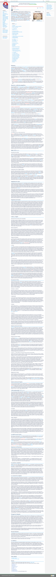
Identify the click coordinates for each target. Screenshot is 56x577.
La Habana (31, 562)
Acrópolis (21, 436)
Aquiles (14, 253)
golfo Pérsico (17, 508)
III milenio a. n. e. (16, 124)
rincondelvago (13, 568)
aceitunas (32, 100)
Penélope (12, 275)
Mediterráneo (14, 15)
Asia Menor (20, 14)
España (12, 311)
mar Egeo (16, 16)
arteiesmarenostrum (14, 566)
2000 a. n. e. (39, 113)
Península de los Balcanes (21, 86)
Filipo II (29, 464)
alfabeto (27, 154)
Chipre (24, 113)
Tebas (22, 18)
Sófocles (37, 439)
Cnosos (13, 133)
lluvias (39, 172)
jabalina (21, 397)
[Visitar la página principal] (5, 5)
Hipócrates (12, 441)
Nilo (25, 67)
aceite (42, 100)
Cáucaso (16, 311)
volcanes (17, 98)
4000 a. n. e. (21, 69)
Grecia (12, 88)
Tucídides (35, 378)
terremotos (12, 98)
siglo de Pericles (23, 438)
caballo (23, 164)
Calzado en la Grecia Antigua (15, 558)
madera (39, 171)
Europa (28, 86)
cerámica (34, 135)
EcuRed (5, 1)
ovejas (37, 175)
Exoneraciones (13, 575)
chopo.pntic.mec (14, 569)
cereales (19, 100)
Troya (24, 122)
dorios (36, 153)
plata (12, 94)
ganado (14, 100)
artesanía (19, 177)
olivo (26, 100)
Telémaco (21, 274)
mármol (23, 94)
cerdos (26, 176)
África (11, 15)
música (12, 396)
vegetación (30, 99)
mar (16, 92)
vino (25, 100)
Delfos (31, 444)
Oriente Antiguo (27, 103)
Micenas (27, 138)
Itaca (32, 270)
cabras (40, 175)
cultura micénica (20, 80)
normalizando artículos (33, 3)
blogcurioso (13, 565)
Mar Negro (27, 14)
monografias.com (14, 567)
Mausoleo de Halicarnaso (15, 13)
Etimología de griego (14, 571)
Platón (28, 369)
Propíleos (18, 444)
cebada (26, 173)
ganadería (29, 155)
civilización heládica (15, 80)
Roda (22, 113)
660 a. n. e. (30, 341)
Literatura (21, 242)
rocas (18, 87)
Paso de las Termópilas (29, 92)
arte (22, 392)
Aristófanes (32, 378)
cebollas (36, 174)
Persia (29, 500)
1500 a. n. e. (34, 82)
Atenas (16, 18)
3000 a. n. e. (24, 70)
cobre (14, 94)
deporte (28, 392)
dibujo (42, 395)
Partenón (14, 444)
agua (39, 88)
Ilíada (12, 252)
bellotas (35, 176)
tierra (23, 183)
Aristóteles (12, 465)
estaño (20, 135)
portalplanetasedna (14, 570)
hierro (12, 155)
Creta (30, 108)
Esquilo (26, 438)
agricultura (18, 104)
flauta (22, 396)
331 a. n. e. (20, 497)
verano (28, 88)
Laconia (28, 383)
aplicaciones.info (14, 564)
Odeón (21, 444)
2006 (33, 562)
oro (11, 94)
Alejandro (28, 20)
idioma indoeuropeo (39, 124)
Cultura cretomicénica (15, 106)
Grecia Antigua (16, 9)
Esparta (20, 18)
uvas (21, 100)
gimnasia (28, 397)
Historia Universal (26, 242)
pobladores (15, 120)
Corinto (18, 18)
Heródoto (38, 378)
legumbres (31, 174)
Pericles (40, 441)
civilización (35, 109)
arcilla (39, 145)
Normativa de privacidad (5, 575)
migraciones (31, 158)
